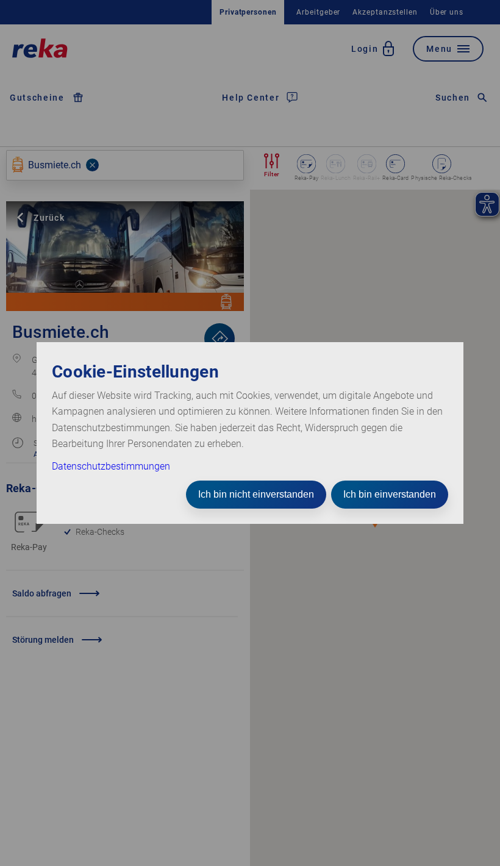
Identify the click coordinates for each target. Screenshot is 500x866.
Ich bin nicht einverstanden (256, 494)
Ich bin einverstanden (389, 494)
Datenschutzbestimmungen (111, 466)
